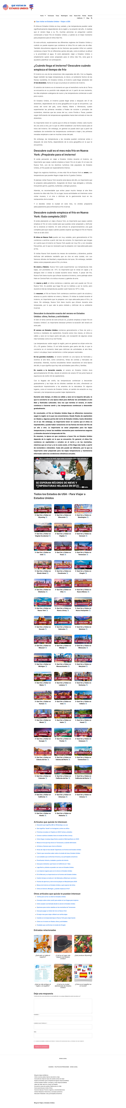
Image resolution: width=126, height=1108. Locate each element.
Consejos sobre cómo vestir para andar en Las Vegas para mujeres (57, 900)
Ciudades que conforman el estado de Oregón (51, 925)
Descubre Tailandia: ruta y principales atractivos (48, 1093)
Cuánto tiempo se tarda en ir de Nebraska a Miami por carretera (56, 878)
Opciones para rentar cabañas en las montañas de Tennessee (56, 907)
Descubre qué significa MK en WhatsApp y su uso (52, 825)
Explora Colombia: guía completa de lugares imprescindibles (51, 1080)
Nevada (90, 15)
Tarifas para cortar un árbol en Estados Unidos (51, 896)
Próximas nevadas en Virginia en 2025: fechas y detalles (54, 832)
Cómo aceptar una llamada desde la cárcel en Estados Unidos (56, 904)
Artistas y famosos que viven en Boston (49, 846)
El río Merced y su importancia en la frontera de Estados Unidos (56, 874)
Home (42, 15)
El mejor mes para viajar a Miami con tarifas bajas (52, 914)
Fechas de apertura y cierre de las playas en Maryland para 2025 (57, 881)
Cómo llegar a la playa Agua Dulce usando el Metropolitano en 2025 (58, 839)
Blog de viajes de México (41, 1075)
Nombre (36, 1014)
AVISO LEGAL (63, 1058)
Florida (84, 15)
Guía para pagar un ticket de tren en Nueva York (52, 911)
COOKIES (51, 1066)
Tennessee (51, 15)
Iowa (71, 15)
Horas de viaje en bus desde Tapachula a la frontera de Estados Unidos (59, 849)
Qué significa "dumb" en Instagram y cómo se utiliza (53, 828)
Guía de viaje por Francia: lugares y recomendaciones (49, 1089)
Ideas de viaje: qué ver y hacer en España (46, 1084)
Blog (88, 18)
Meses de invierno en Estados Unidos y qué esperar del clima (56, 885)
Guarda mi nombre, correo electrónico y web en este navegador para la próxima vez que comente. (60, 1041)
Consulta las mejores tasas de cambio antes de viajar (49, 1078)
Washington (64, 15)
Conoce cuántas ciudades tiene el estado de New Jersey (54, 835)
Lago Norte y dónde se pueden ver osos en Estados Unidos (55, 867)
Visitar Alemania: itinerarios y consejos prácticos (48, 1091)
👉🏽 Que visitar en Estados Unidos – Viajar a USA (52, 21)
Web (35, 1031)
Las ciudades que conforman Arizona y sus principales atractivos (57, 857)
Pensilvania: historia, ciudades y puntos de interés (52, 860)
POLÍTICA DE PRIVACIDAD (62, 1066)
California (79, 18)
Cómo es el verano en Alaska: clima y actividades (52, 921)
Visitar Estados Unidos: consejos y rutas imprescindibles (50, 1082)
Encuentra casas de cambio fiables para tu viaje (47, 1086)
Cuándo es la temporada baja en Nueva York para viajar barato (56, 918)
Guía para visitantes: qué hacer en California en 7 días (53, 864)
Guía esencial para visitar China (43, 1088)
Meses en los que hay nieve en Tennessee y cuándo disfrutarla (56, 842)
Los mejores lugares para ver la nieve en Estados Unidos (54, 871)
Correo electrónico (40, 1023)
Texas (57, 15)
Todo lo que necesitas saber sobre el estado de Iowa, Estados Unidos (58, 853)
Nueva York (77, 15)
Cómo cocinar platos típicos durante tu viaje (47, 1077)
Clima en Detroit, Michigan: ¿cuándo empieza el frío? (53, 888)
